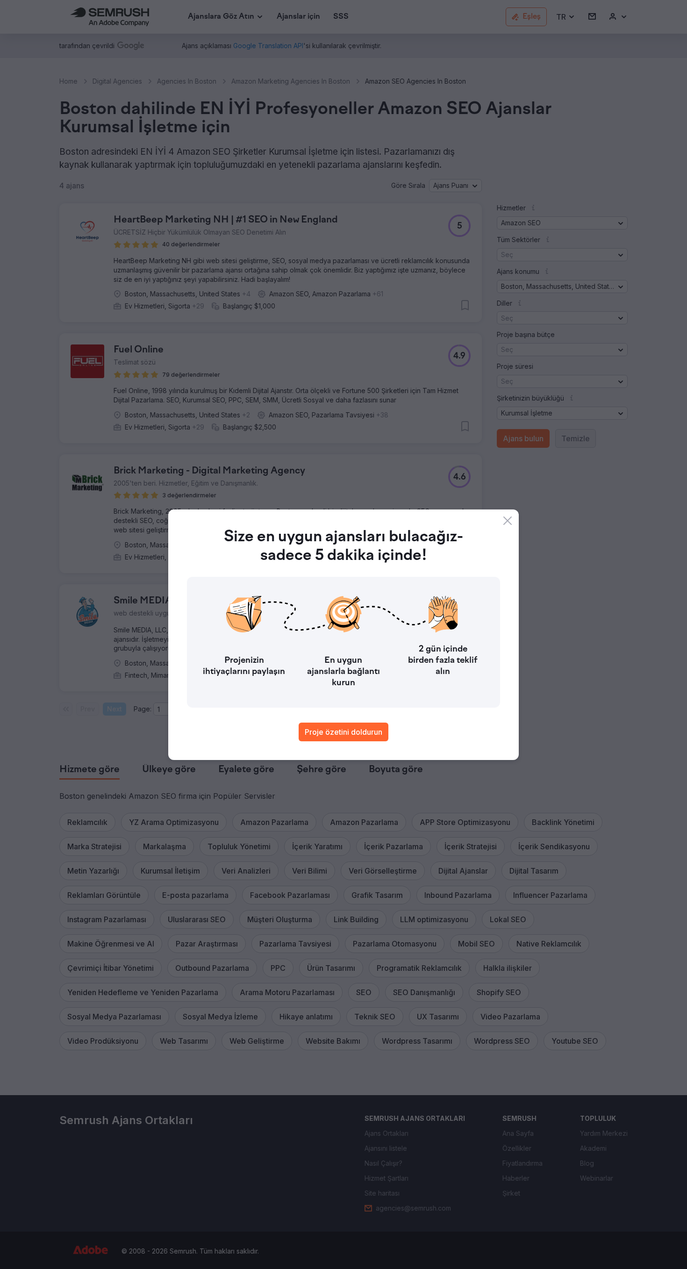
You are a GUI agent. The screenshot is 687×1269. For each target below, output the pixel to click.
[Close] (507, 520)
